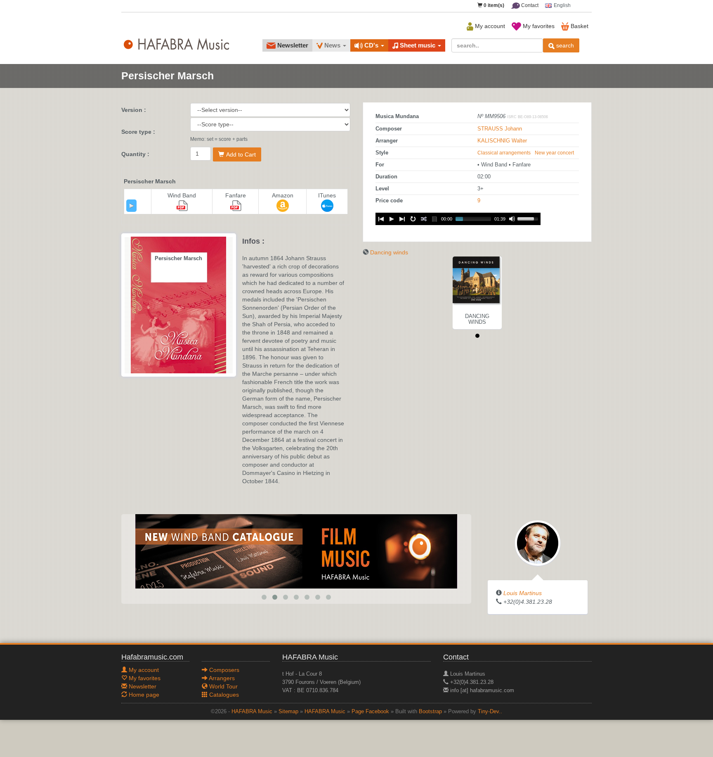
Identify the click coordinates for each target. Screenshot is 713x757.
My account (489, 26)
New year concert (554, 153)
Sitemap (288, 711)
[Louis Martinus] (537, 542)
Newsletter (292, 45)
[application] (131, 205)
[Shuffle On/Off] (423, 219)
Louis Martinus (522, 593)
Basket (578, 26)
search (564, 45)
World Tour (223, 686)
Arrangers (221, 678)
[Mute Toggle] (512, 219)
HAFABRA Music (251, 711)
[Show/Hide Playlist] (434, 219)
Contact (529, 5)
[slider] (529, 218)
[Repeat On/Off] (413, 219)
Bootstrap (430, 711)
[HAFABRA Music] (296, 551)
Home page (143, 694)
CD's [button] (371, 45)
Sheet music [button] (417, 45)
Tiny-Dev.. (490, 711)
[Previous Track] (381, 219)
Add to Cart (241, 154)
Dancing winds (389, 252)
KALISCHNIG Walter (502, 141)
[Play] (131, 205)
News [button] (332, 45)
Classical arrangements (504, 153)
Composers (223, 670)
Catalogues (223, 694)
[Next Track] (402, 219)
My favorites (538, 26)
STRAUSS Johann (499, 129)
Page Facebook (370, 711)
